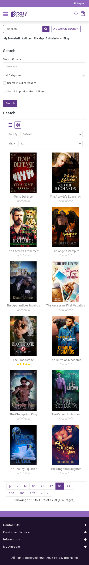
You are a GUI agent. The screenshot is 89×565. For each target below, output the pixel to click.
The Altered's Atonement (23, 251)
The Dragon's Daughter (66, 469)
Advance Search (66, 28)
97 (51, 486)
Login (80, 3)
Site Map (39, 38)
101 (22, 493)
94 (25, 486)
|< (10, 486)
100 (11, 493)
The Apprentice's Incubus (23, 305)
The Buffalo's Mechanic (65, 360)
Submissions (54, 38)
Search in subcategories (21, 83)
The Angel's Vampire (65, 251)
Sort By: (13, 134)
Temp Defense (23, 196)
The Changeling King (23, 414)
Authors (27, 38)
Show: (12, 143)
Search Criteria (12, 59)
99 (68, 486)
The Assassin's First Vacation (65, 305)
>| (48, 493)
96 (42, 486)
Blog (66, 38)
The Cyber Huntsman (66, 414)
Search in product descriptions (25, 91)
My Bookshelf (12, 38)
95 (34, 486)
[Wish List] (76, 13)
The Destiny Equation (23, 469)
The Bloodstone (23, 360)
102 (32, 493)
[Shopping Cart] (83, 13)
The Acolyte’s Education (66, 196)
